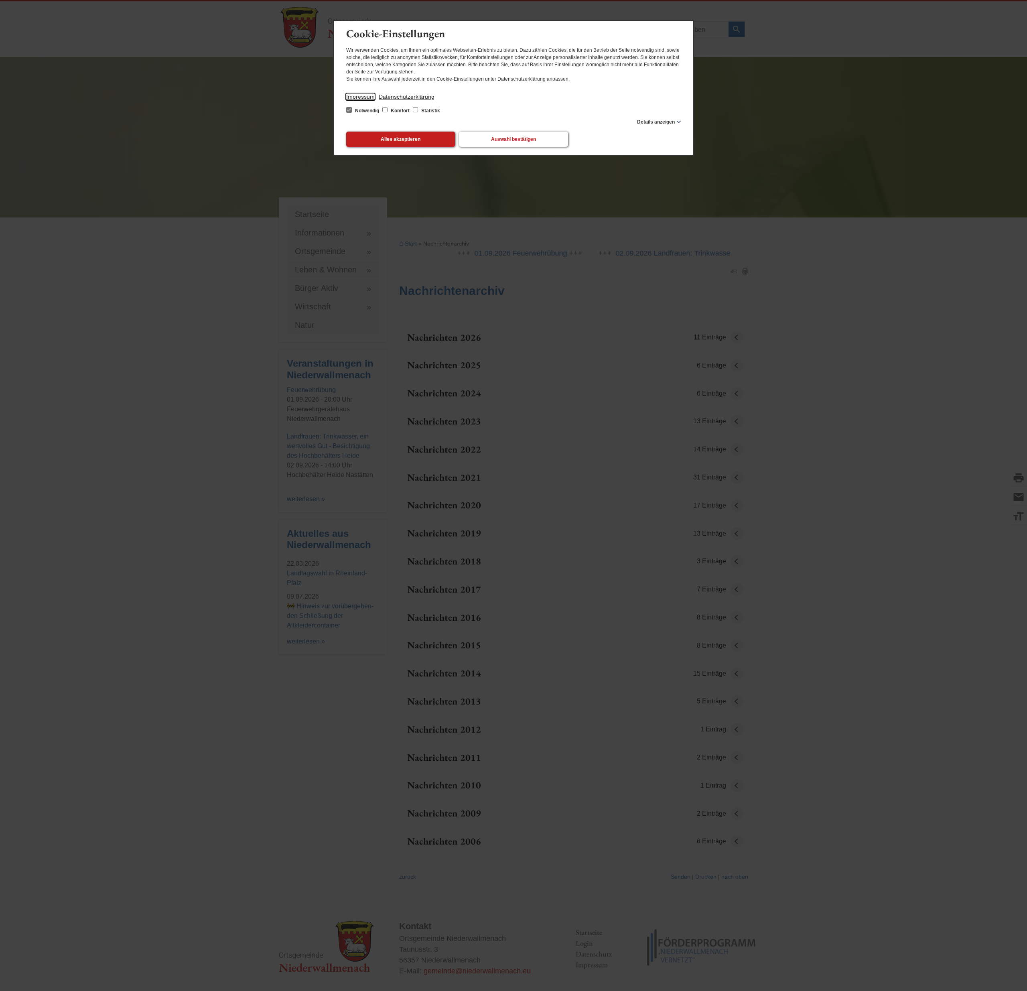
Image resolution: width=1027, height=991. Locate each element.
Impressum (360, 96)
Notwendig (367, 111)
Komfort (400, 111)
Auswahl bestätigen (513, 139)
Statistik (430, 111)
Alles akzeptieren (400, 139)
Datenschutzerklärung (406, 96)
